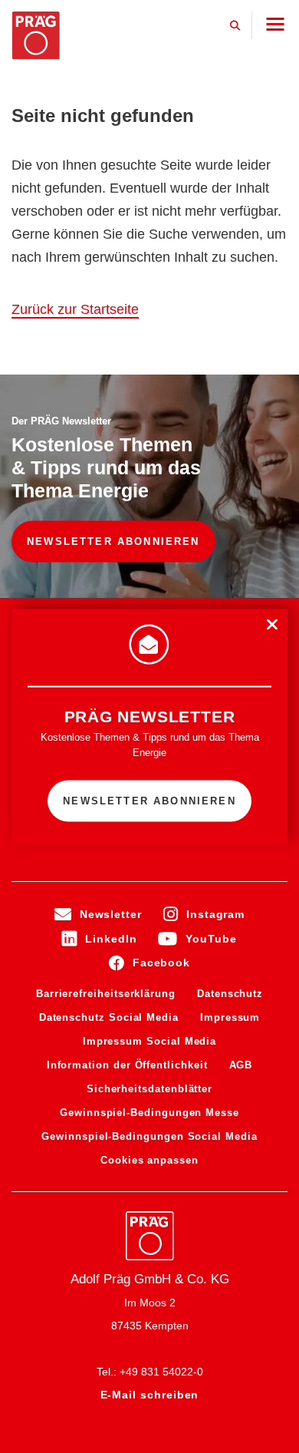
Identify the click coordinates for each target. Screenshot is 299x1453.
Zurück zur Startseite (75, 309)
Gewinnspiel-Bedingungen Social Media (149, 1136)
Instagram (215, 914)
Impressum (230, 1017)
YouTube (211, 939)
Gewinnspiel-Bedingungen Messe (149, 1112)
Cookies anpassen (149, 1160)
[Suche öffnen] (235, 25)
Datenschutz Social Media (109, 1017)
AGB (241, 1065)
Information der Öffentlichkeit (127, 1065)
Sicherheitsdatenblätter (149, 1089)
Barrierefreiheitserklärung (106, 993)
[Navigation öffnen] (274, 24)
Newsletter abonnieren (113, 541)
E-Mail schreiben (149, 1395)
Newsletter (111, 914)
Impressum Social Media (149, 1041)
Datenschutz (230, 993)
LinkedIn (110, 939)
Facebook (161, 962)
